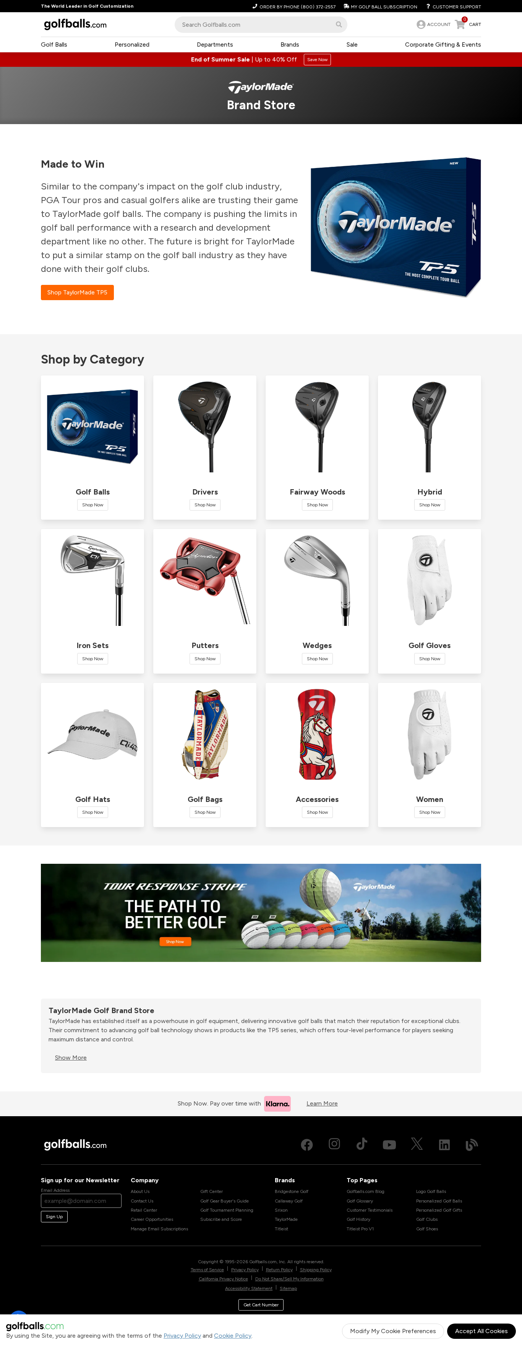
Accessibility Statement (248, 1288)
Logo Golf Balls (431, 1191)
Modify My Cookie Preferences (393, 1331)
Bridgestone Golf (291, 1191)
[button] (339, 24)
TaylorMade (286, 1219)
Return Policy (279, 1269)
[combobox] (261, 24)
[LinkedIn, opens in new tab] (444, 1145)
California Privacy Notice (223, 1279)
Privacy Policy (182, 1335)
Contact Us (142, 1201)
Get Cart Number (261, 1305)
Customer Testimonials (369, 1210)
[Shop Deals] (261, 59)
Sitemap (288, 1288)
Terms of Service (207, 1269)
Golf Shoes (427, 1229)
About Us (140, 1191)
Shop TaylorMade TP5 (77, 292)
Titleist (281, 1229)
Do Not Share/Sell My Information (289, 1279)
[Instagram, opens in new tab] (334, 1145)
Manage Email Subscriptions (159, 1229)
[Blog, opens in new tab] (472, 1145)
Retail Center (144, 1210)
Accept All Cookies (481, 1331)
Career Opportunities (152, 1219)
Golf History (358, 1219)
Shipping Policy (316, 1269)
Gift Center (211, 1191)
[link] (433, 24)
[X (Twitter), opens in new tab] (417, 1145)
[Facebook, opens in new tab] (307, 1145)
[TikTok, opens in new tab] (362, 1145)
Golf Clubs (427, 1219)
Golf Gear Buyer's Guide (224, 1201)
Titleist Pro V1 (360, 1229)
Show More (71, 1057)
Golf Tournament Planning (226, 1210)
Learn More (322, 1103)
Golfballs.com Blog (365, 1191)
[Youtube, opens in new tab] (389, 1145)
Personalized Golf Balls (439, 1201)
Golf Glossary (360, 1201)
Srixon (281, 1210)
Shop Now (92, 505)
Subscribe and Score (221, 1219)
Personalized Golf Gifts (439, 1210)
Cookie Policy (232, 1335)
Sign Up (54, 1216)
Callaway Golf (289, 1201)
